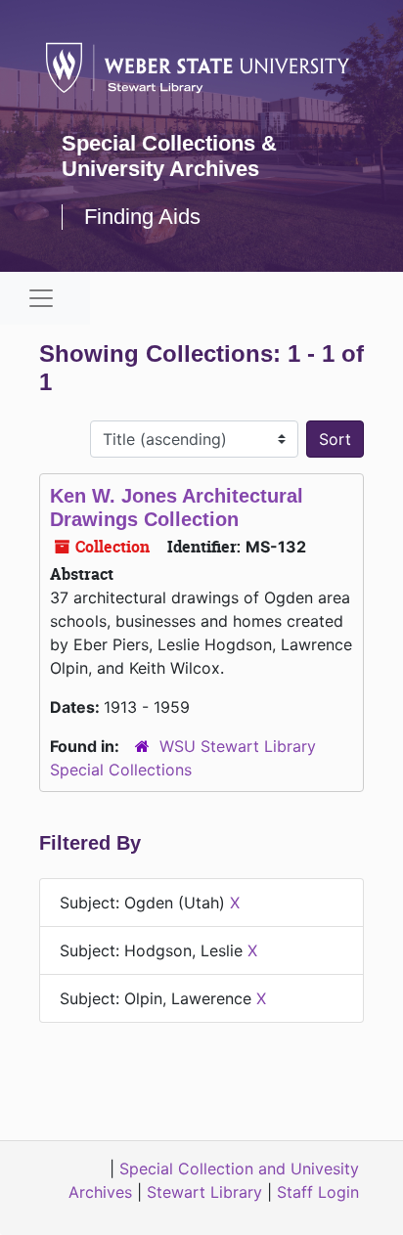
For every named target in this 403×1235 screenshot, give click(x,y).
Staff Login (318, 1192)
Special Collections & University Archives (169, 156)
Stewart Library (204, 1192)
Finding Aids (142, 216)
